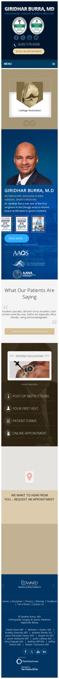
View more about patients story (29, 331)
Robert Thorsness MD (37, 644)
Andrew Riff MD (36, 641)
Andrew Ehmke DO (42, 632)
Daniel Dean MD (14, 629)
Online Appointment (30, 433)
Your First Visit (25, 408)
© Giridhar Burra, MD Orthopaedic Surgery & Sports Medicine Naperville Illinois (29, 619)
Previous (32, 123)
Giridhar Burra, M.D (29, 190)
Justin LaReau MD (42, 638)
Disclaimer (17, 601)
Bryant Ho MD (46, 635)
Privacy (29, 601)
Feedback (52, 601)
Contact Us (38, 604)
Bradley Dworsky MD (16, 632)
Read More (16, 238)
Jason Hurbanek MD (18, 638)
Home (5, 601)
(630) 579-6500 (29, 44)
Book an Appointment (29, 51)
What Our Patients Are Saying (29, 293)
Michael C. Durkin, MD (39, 629)
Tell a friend (23, 604)
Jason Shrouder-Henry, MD (19, 635)
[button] (29, 476)
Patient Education (29, 356)
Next (26, 123)
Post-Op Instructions (31, 396)
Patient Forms (25, 421)
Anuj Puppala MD (14, 641)
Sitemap (39, 601)
